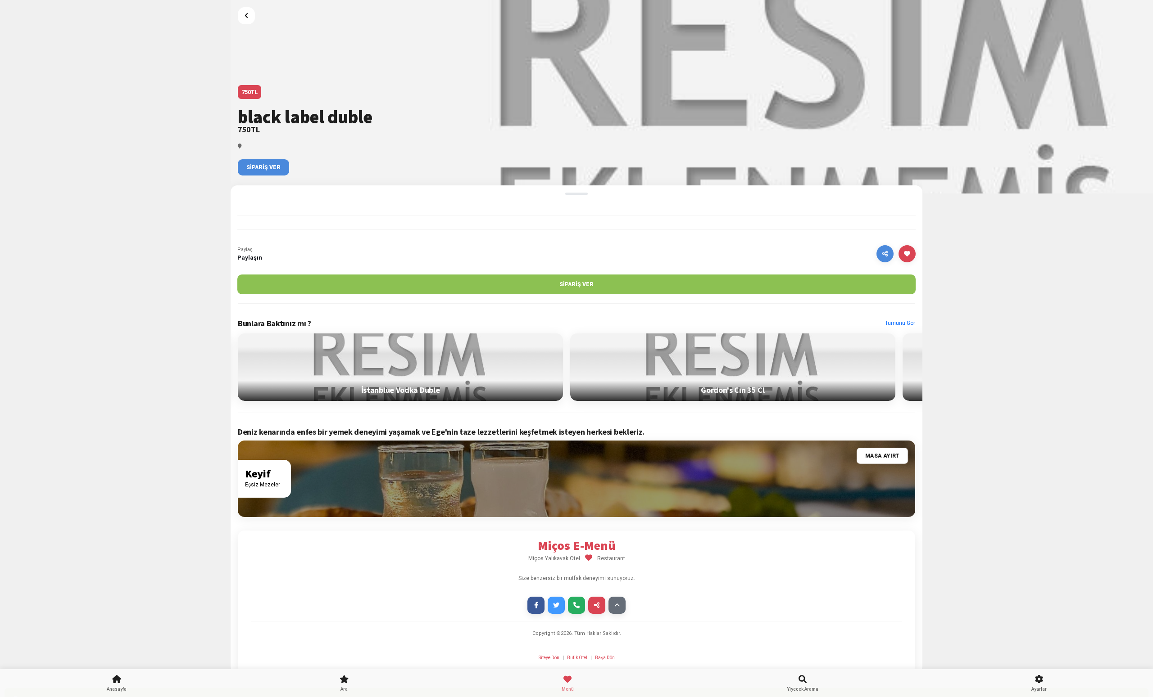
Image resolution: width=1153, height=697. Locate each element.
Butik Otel (577, 657)
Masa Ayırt (882, 456)
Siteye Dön (549, 657)
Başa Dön (605, 657)
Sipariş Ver (263, 167)
